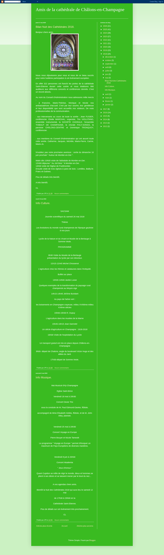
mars (107, 98)
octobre (108, 60)
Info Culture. (43, 203)
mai (107, 78)
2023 (105, 36)
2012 (105, 126)
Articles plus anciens (85, 526)
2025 (105, 29)
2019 (105, 50)
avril (107, 94)
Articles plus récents (44, 526)
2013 (105, 123)
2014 (105, 119)
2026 (105, 26)
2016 (105, 113)
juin (107, 74)
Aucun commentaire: (62, 193)
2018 (105, 54)
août (107, 67)
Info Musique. (44, 377)
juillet (107, 71)
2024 (105, 33)
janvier (108, 105)
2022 (105, 40)
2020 (105, 47)
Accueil (64, 526)
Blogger (92, 540)
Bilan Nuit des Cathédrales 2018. (55, 26)
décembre (109, 57)
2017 (105, 109)
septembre (109, 64)
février (108, 101)
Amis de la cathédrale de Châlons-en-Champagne (80, 9)
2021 (105, 43)
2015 (105, 116)
